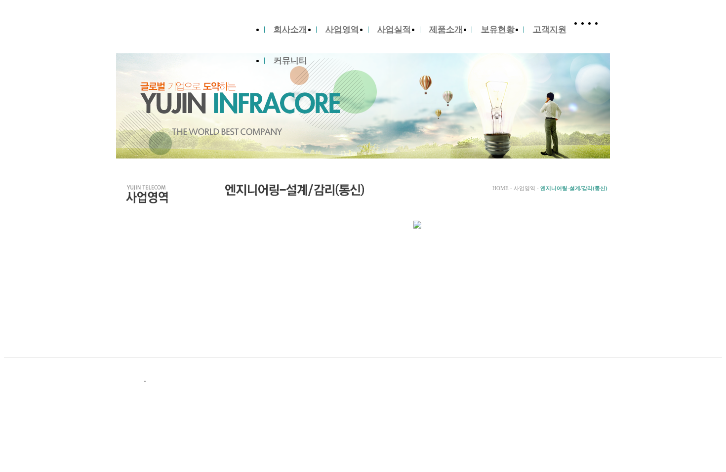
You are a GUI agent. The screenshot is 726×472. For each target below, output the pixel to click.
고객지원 (549, 29)
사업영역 (342, 29)
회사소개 (290, 29)
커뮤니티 (290, 60)
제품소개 (446, 29)
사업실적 (394, 29)
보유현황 (498, 29)
